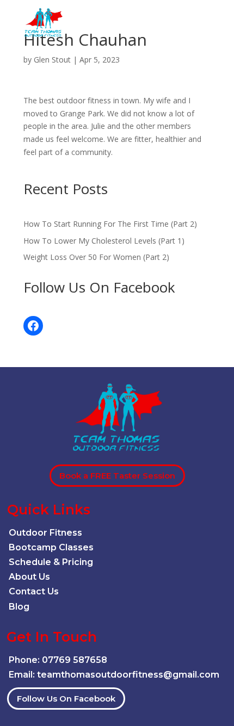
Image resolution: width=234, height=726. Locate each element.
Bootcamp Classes (51, 547)
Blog (19, 606)
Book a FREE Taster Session (117, 475)
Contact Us (34, 591)
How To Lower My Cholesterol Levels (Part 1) (103, 240)
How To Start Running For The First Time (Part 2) (110, 224)
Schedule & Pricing (51, 562)
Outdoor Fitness (45, 533)
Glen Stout (52, 59)
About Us (29, 577)
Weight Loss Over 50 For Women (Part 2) (96, 257)
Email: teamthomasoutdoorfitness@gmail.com (114, 674)
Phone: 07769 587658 (58, 660)
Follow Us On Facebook (66, 698)
